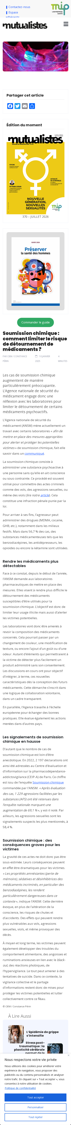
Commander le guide (35, 322)
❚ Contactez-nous (18, 7)
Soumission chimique (48, 782)
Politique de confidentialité (20, 1088)
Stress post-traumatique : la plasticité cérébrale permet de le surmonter (29, 1049)
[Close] (68, 1055)
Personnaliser (35, 1107)
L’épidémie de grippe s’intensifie (42, 1033)
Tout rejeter (35, 1117)
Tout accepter (35, 1097)
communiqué (34, 453)
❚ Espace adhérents (12, 14)
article (44, 495)
